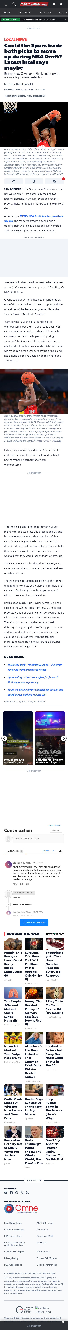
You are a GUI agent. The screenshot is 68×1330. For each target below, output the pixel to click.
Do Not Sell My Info (47, 1258)
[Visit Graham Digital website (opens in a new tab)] (43, 1310)
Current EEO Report (14, 1252)
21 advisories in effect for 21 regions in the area (41, 20)
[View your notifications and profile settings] (60, 850)
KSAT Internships (12, 1236)
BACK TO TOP (34, 1180)
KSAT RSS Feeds (45, 1223)
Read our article (33, 1290)
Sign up (58, 825)
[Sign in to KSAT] (61, 4)
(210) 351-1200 (47, 1273)
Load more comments (34, 923)
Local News (15, 40)
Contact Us (42, 1229)
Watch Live (25, 12)
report (58, 884)
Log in (50, 825)
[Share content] (13, 181)
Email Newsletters (13, 1223)
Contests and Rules (14, 1229)
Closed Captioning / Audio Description (14, 1244)
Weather (45, 12)
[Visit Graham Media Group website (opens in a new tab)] (24, 1310)
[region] (34, 874)
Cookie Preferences (47, 1265)
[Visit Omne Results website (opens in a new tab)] (34, 1209)
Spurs (13, 96)
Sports (21, 96)
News (7, 12)
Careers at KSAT (45, 1236)
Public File (42, 1243)
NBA (29, 96)
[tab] (15, 851)
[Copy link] (34, 181)
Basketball (39, 96)
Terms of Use (43, 1252)
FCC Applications (13, 1265)
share (51, 884)
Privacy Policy (11, 1258)
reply (15, 884)
